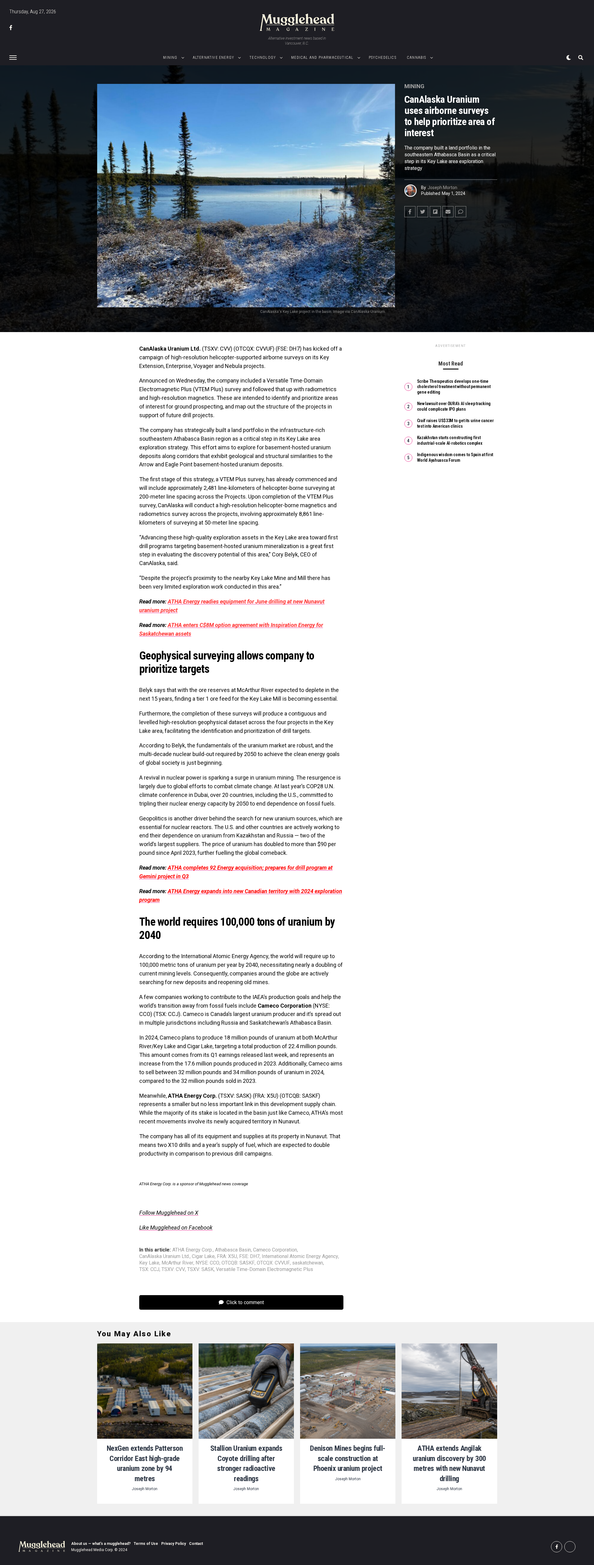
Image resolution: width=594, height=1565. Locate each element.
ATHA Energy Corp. (192, 1249)
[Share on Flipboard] (435, 211)
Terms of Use (146, 1543)
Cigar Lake (203, 1256)
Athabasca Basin (233, 1249)
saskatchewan (307, 1262)
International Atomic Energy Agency (300, 1256)
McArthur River (177, 1262)
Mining (170, 57)
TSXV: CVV (173, 1269)
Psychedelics (382, 57)
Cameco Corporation (275, 1249)
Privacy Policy (173, 1543)
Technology (262, 57)
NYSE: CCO (207, 1262)
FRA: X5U (227, 1256)
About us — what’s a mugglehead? (101, 1543)
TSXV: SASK (200, 1269)
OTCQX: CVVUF (273, 1262)
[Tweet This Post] (422, 211)
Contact (196, 1543)
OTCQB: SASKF (238, 1262)
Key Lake (149, 1262)
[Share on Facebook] (409, 211)
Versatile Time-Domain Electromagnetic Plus (264, 1269)
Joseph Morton (442, 187)
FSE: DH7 (249, 1256)
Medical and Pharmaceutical (322, 57)
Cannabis (416, 57)
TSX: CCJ (149, 1269)
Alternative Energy (214, 57)
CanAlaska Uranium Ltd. (164, 1256)
